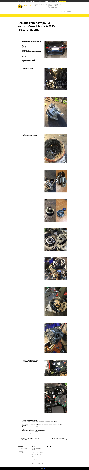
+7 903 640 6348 (45, 1)
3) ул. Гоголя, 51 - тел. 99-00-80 (66, 11)
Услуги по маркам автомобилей (24, 449)
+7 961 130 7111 (55, 1)
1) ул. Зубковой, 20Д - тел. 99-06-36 (66, 7)
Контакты (20, 453)
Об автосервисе (21, 452)
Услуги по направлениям (23, 448)
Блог (24, 34)
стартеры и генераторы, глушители (65, 5)
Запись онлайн (62, 1)
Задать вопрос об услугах (65, 447)
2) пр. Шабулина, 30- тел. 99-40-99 (66, 10)
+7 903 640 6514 (32, 1)
